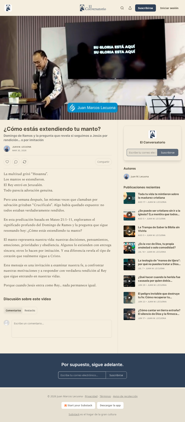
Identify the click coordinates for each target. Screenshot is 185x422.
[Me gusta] (7, 161)
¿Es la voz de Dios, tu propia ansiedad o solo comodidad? (157, 245)
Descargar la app (110, 405)
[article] (152, 198)
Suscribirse (145, 8)
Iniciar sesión (169, 8)
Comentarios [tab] (13, 310)
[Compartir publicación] (130, 8)
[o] (129, 198)
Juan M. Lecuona (21, 147)
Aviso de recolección (125, 396)
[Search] (122, 8)
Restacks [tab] (30, 310)
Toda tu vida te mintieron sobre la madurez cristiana (158, 195)
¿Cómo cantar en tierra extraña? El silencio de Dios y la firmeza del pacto (159, 312)
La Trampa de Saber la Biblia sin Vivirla (159, 229)
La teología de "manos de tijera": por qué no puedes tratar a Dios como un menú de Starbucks (159, 262)
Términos (105, 396)
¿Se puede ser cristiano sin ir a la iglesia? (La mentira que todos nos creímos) (159, 212)
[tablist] (20, 310)
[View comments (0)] (177, 68)
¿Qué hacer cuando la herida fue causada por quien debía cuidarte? (159, 279)
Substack (74, 414)
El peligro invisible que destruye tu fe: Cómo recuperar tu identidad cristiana (159, 295)
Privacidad (91, 396)
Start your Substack (80, 405)
